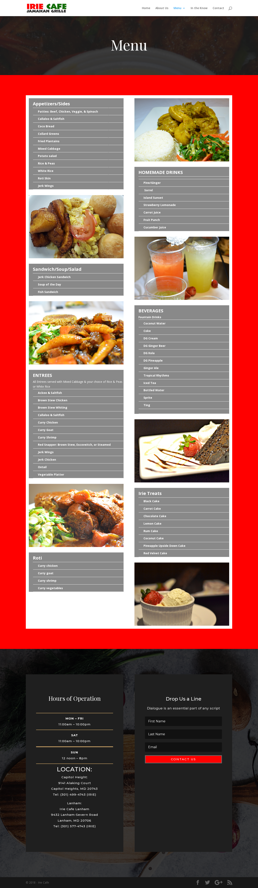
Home (146, 8)
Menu (177, 8)
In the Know (199, 8)
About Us (161, 8)
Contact (218, 8)
